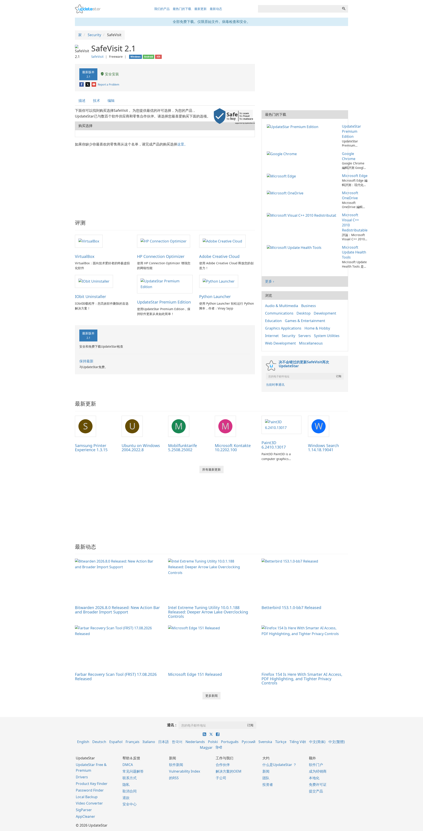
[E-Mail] (94, 84)
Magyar (206, 747)
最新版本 (88, 74)
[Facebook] (81, 84)
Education (273, 320)
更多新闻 (211, 695)
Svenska (265, 741)
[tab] (82, 101)
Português (230, 741)
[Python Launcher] (219, 281)
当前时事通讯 (275, 384)
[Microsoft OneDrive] (286, 192)
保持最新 (86, 361)
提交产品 (316, 791)
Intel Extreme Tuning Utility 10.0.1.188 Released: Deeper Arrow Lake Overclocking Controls (208, 612)
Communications (279, 313)
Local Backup (87, 796)
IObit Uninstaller (90, 296)
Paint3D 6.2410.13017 (274, 445)
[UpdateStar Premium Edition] (165, 283)
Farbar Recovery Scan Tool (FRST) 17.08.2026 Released (116, 676)
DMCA (127, 764)
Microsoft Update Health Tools (354, 252)
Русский (248, 741)
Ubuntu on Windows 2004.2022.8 (141, 448)
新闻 (265, 771)
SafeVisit (97, 56)
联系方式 (129, 777)
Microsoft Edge (354, 175)
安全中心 (129, 804)
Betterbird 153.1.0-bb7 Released (291, 607)
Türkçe (280, 741)
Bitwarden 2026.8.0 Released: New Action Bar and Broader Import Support (117, 610)
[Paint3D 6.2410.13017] (281, 424)
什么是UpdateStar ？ (279, 764)
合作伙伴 (223, 764)
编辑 (111, 100)
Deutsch (99, 741)
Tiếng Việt (297, 741)
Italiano (149, 741)
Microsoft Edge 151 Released (195, 674)
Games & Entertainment (305, 320)
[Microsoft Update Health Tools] (295, 247)
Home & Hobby (317, 328)
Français (132, 741)
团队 (265, 777)
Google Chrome (348, 156)
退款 (126, 797)
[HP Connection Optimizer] (164, 240)
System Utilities (327, 335)
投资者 (267, 784)
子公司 (221, 777)
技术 (96, 100)
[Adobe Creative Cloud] (222, 240)
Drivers (82, 777)
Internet (272, 335)
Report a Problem (108, 84)
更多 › (269, 281)
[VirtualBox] (88, 240)
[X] (88, 84)
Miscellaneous (311, 343)
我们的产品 (162, 9)
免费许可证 (318, 784)
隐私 (126, 784)
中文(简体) (317, 741)
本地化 (314, 777)
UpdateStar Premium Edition (164, 302)
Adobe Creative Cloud (219, 256)
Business (308, 305)
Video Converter (89, 803)
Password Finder (90, 790)
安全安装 (111, 74)
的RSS (174, 777)
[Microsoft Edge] (282, 175)
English (83, 741)
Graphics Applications (283, 328)
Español (115, 741)
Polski (213, 741)
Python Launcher (215, 296)
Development (325, 313)
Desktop (304, 313)
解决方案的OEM (228, 771)
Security (288, 335)
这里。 (182, 144)
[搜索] (343, 9)
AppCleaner (85, 816)
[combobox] (299, 9)
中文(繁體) (336, 741)
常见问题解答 (133, 771)
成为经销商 (318, 771)
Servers (304, 335)
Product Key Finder (92, 783)
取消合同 (129, 791)
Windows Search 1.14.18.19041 (323, 448)
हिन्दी (219, 747)
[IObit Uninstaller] (93, 281)
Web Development (280, 343)
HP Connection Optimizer (160, 256)
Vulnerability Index (184, 771)
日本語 (163, 741)
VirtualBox (85, 256)
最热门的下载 (182, 9)
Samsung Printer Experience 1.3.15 (91, 448)
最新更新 (200, 9)
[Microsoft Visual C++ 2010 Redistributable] (302, 214)
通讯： (172, 725)
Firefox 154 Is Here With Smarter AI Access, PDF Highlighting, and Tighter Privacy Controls (302, 679)
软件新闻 (176, 764)
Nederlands (195, 741)
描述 (81, 100)
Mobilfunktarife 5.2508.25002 (182, 448)
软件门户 (316, 764)
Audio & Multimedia (281, 305)
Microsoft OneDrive (350, 195)
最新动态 (216, 9)
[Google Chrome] (283, 153)
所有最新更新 (211, 469)
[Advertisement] (165, 180)
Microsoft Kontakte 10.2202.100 (233, 448)
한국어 (177, 741)
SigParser (84, 809)
